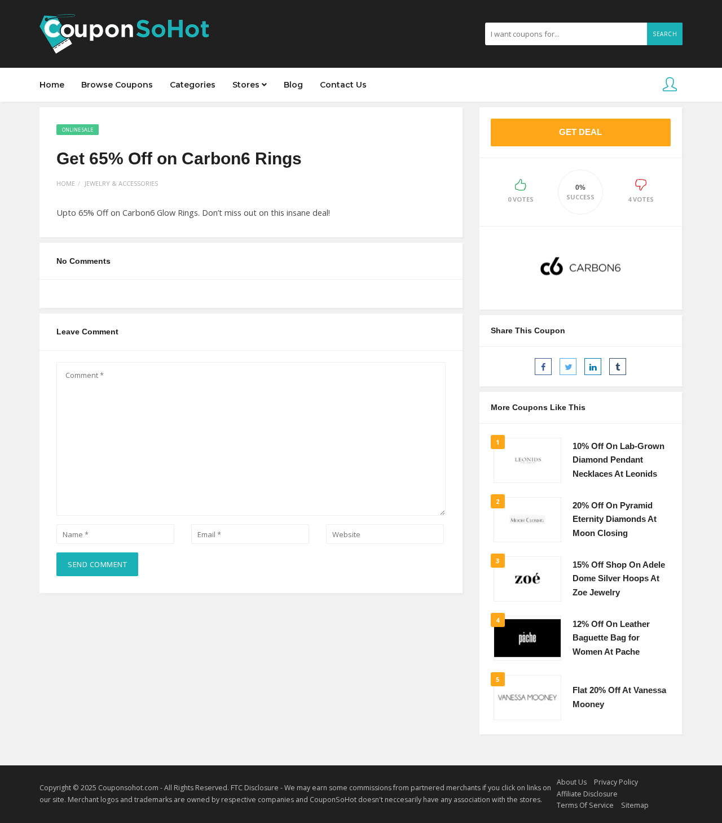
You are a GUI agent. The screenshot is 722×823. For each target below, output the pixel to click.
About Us (572, 782)
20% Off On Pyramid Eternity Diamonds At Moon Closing (615, 519)
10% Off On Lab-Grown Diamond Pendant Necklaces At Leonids (618, 460)
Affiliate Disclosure (587, 794)
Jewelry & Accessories (121, 183)
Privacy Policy (616, 782)
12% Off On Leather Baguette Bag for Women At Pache (611, 638)
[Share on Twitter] (568, 366)
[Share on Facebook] (543, 366)
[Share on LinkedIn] (592, 366)
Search (665, 34)
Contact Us (343, 85)
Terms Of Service (585, 805)
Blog (293, 85)
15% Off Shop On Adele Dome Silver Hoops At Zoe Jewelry (619, 578)
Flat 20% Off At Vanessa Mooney (619, 697)
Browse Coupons (117, 85)
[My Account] (670, 85)
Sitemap (635, 805)
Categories (192, 85)
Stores (247, 85)
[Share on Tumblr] (617, 366)
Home (51, 85)
